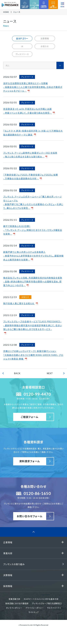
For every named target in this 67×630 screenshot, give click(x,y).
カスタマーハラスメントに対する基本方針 (41, 599)
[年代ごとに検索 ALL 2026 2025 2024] (33, 65)
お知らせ (45, 46)
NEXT (50, 373)
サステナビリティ (54, 607)
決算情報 (44, 38)
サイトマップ (33, 612)
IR (22, 46)
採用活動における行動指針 (17, 603)
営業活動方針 (14, 599)
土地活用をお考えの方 (44, 6)
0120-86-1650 (37, 493)
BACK (17, 373)
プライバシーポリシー (35, 607)
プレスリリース (22, 54)
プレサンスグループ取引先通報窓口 (47, 603)
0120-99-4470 (37, 394)
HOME (6, 12)
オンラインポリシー (14, 607)
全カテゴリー (22, 38)
